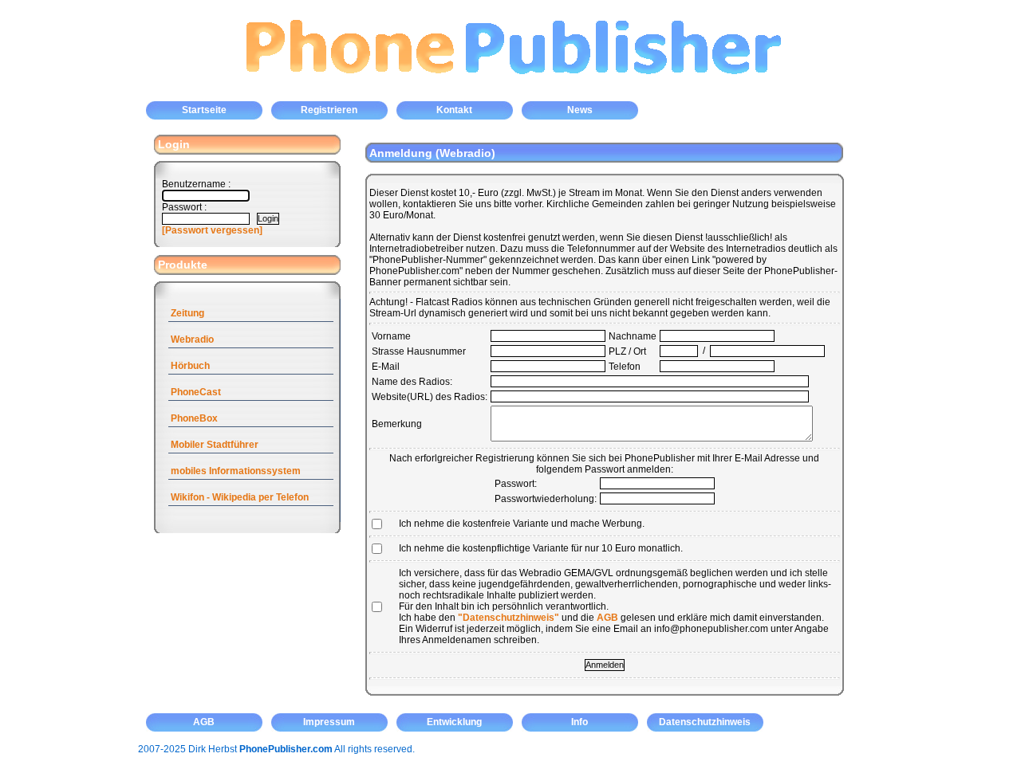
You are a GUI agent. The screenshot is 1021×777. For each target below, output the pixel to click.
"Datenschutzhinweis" (508, 617)
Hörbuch (190, 365)
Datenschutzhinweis (705, 722)
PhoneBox (194, 418)
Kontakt (454, 110)
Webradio (192, 339)
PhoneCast (196, 392)
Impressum (329, 722)
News (580, 110)
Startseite (204, 110)
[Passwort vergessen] (212, 230)
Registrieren (329, 110)
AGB (607, 617)
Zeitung (187, 313)
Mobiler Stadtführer (214, 444)
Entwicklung (454, 722)
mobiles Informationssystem (236, 471)
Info (579, 722)
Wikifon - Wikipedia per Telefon (240, 497)
